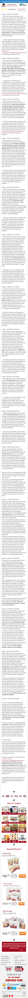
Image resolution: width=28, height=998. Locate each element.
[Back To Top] (24, 993)
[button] (26, 5)
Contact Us (4, 991)
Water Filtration (5, 958)
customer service (6, 758)
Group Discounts (5, 962)
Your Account (18, 956)
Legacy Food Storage (22, 995)
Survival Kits (4, 960)
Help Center (18, 962)
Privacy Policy (18, 991)
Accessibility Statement (21, 964)
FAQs (16, 958)
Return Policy (11, 991)
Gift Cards (4, 964)
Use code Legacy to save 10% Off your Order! (14, 1)
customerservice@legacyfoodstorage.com (13, 52)
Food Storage (4, 956)
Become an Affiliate (20, 960)
